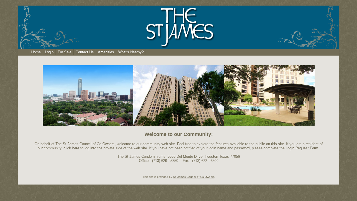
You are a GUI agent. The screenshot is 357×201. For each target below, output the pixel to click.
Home (36, 52)
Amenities (106, 52)
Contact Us (85, 52)
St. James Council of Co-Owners (193, 176)
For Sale (64, 52)
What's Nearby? (131, 52)
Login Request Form (302, 148)
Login (49, 52)
